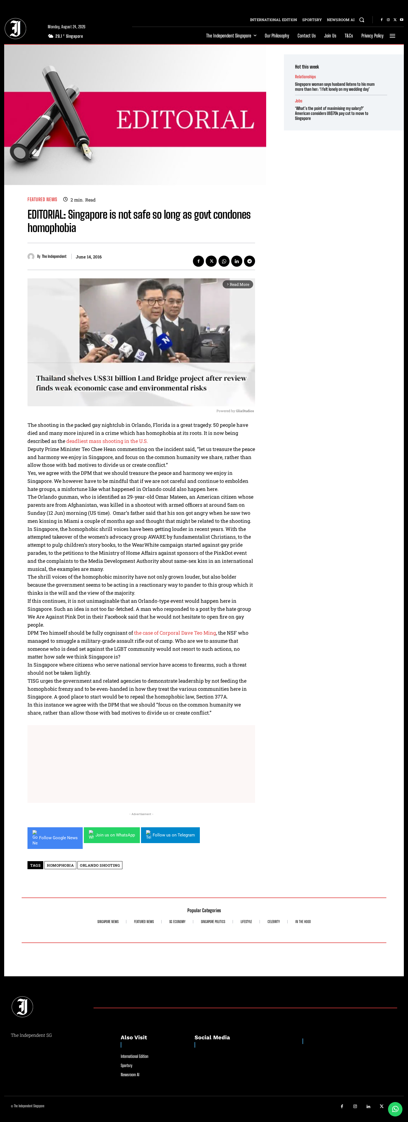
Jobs (298, 101)
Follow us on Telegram (174, 835)
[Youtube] (401, 20)
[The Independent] (32, 256)
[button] (361, 19)
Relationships (305, 77)
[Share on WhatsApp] (395, 1109)
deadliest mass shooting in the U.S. (107, 441)
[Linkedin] (236, 261)
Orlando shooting (100, 865)
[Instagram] (388, 20)
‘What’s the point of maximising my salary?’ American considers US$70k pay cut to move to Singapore (331, 113)
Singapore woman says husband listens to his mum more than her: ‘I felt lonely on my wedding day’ (335, 87)
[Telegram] (249, 261)
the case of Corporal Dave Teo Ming (175, 632)
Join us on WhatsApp (115, 835)
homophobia (60, 865)
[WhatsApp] (224, 261)
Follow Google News (58, 837)
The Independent (54, 256)
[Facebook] (381, 20)
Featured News (42, 199)
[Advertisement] (141, 764)
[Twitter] (395, 20)
